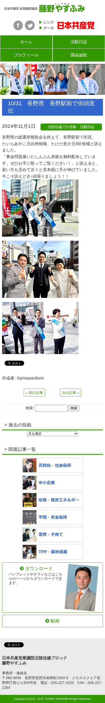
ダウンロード (35, 575)
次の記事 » (70, 393)
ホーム (26, 42)
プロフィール (26, 55)
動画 (55, 620)
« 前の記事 (34, 393)
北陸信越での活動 (62, 127)
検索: (30, 408)
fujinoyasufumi (30, 378)
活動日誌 (79, 42)
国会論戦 (79, 55)
